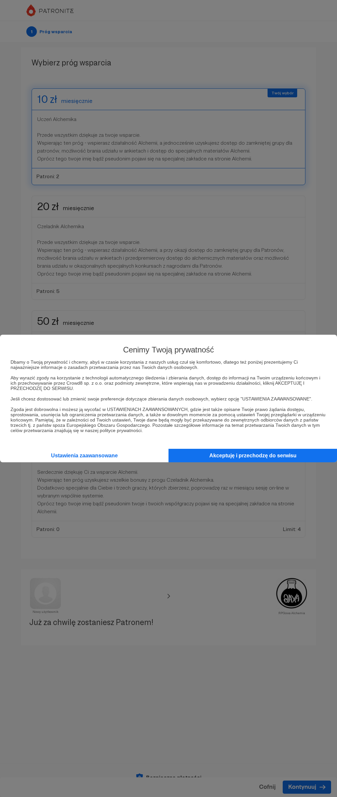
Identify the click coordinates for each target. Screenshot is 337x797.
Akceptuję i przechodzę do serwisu (253, 455)
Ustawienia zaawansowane (84, 455)
